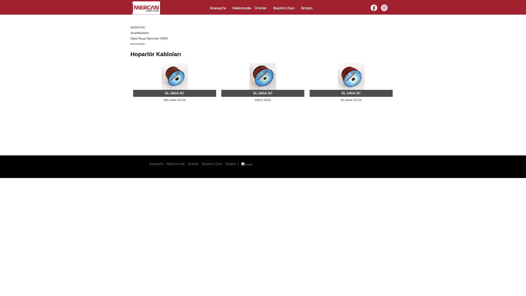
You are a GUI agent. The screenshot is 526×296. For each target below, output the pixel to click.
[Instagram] (384, 8)
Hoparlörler (137, 44)
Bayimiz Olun (212, 163)
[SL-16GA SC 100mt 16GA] (262, 76)
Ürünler (193, 163)
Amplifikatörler (139, 33)
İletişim (231, 163)
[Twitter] (389, 169)
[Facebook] (374, 8)
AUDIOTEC (137, 27)
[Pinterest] (395, 169)
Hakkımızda (175, 163)
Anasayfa (156, 163)
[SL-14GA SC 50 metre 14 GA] (351, 76)
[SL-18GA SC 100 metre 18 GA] (174, 76)
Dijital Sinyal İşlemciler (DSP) (149, 38)
